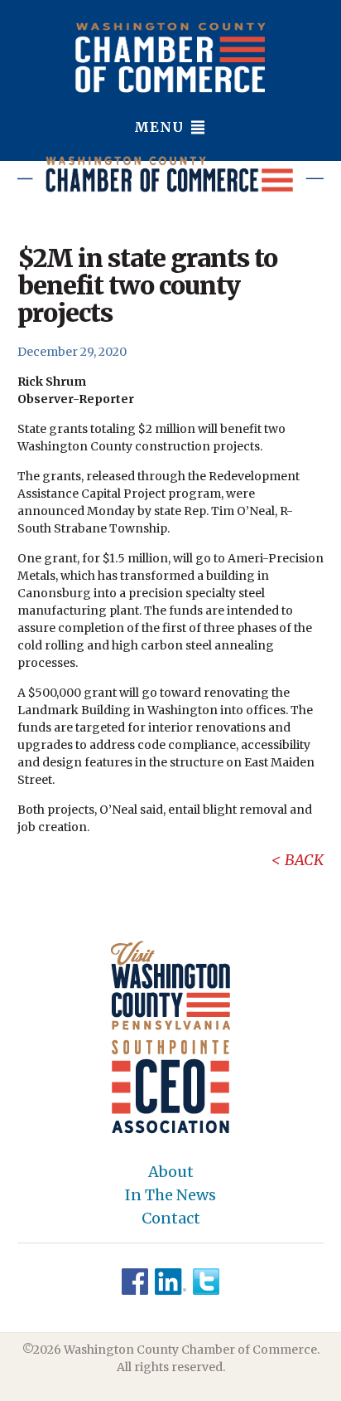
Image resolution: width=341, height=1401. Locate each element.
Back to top (258, 1386)
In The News (170, 1195)
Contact (171, 1218)
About (171, 1172)
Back (304, 859)
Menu (161, 127)
